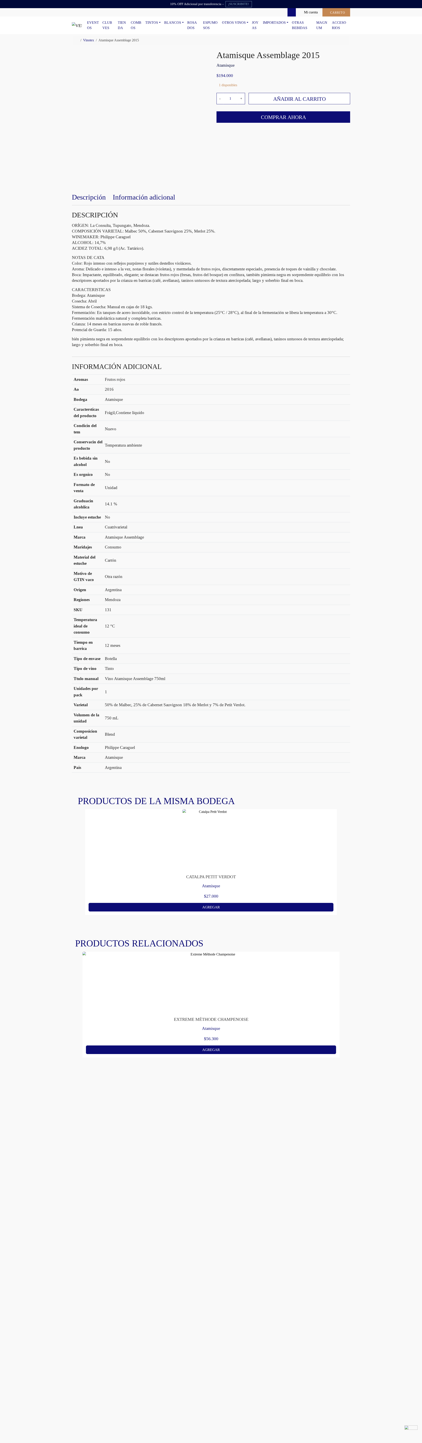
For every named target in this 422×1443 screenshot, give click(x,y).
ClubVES (107, 25)
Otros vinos (234, 22)
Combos (136, 25)
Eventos (93, 25)
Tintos (151, 22)
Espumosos (210, 25)
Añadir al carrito (299, 99)
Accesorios (339, 25)
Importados (274, 22)
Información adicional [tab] (144, 197)
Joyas (255, 25)
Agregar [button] (211, 907)
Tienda (122, 25)
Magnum (321, 25)
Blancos (172, 22)
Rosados (192, 25)
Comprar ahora (283, 117)
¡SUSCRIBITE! (238, 4)
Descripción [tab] (89, 197)
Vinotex (88, 40)
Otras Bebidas (299, 25)
